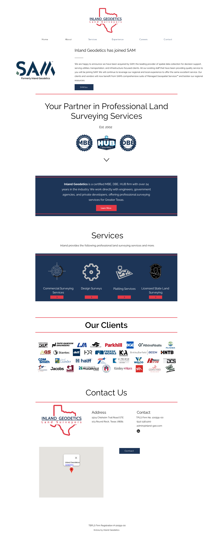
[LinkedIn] (138, 431)
